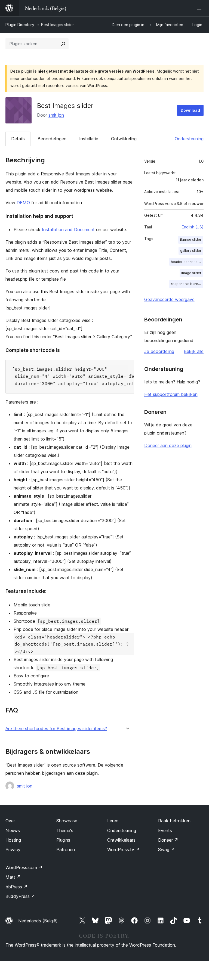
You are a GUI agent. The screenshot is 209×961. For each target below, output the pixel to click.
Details (18, 138)
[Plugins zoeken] (63, 43)
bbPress (16, 886)
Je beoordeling (159, 351)
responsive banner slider (187, 284)
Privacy (12, 849)
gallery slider (190, 251)
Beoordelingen (52, 138)
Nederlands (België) (38, 920)
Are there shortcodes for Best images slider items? (56, 728)
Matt (13, 877)
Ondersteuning (189, 138)
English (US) (193, 227)
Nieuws (12, 830)
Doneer (168, 840)
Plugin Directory (19, 24)
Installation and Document (68, 229)
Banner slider (190, 239)
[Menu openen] (200, 8)
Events (165, 830)
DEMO (23, 202)
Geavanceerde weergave (169, 299)
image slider (191, 273)
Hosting (13, 840)
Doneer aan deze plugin (168, 445)
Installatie (88, 138)
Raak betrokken (174, 820)
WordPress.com (23, 867)
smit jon (56, 115)
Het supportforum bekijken (171, 394)
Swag (166, 849)
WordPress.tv (123, 849)
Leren (112, 820)
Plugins (63, 840)
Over (10, 820)
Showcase (66, 820)
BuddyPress (20, 896)
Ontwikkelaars (121, 840)
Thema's (64, 830)
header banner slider (187, 262)
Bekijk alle (194, 351)
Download (190, 110)
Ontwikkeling (124, 138)
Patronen (65, 849)
